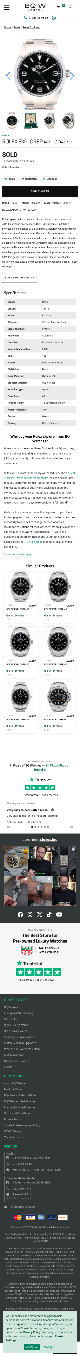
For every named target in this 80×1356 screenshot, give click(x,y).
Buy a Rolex (11, 1007)
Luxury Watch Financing (18, 1013)
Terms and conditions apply (18, 554)
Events (8, 1067)
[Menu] (7, 8)
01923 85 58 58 (38, 17)
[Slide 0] (32, 827)
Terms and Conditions (17, 1113)
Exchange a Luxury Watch (19, 1037)
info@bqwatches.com (23, 1206)
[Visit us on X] (39, 915)
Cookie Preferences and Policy (22, 1125)
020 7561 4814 (21, 1188)
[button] (26, 109)
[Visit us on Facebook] (20, 915)
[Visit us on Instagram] (30, 915)
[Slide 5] (48, 827)
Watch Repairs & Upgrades (20, 1043)
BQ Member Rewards (17, 1061)
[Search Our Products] (70, 7)
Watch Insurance (14, 1055)
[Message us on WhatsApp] (54, 18)
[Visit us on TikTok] (49, 915)
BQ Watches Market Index (19, 1101)
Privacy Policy (32, 1332)
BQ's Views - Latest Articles (20, 1095)
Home (7, 27)
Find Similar (40, 191)
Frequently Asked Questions (21, 1107)
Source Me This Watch (20, 277)
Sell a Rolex (10, 1019)
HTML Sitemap (13, 1131)
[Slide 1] (35, 827)
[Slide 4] (45, 827)
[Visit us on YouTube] (59, 915)
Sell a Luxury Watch (16, 1031)
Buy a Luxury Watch (16, 1025)
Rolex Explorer (31, 27)
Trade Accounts (13, 1137)
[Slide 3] (42, 827)
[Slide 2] (38, 827)
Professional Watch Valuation (22, 1049)
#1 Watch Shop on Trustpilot (52, 767)
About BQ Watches (15, 1083)
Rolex (17, 27)
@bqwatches (48, 840)
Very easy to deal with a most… (28, 810)
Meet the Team (13, 1089)
